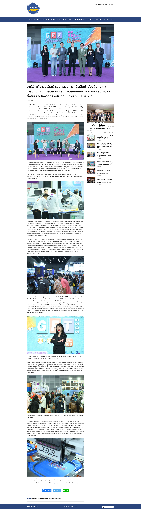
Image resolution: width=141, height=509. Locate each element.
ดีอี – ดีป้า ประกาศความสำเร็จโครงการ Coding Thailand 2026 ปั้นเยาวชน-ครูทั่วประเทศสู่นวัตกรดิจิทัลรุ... (105, 146)
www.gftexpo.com (56, 483)
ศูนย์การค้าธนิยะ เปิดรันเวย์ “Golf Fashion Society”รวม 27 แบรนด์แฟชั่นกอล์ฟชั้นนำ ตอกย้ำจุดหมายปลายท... (100, 127)
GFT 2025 (34, 498)
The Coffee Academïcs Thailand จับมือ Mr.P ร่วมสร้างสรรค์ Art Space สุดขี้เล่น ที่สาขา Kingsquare (104, 155)
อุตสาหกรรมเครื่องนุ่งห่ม (55, 498)
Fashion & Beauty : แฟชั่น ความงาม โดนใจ (96, 122)
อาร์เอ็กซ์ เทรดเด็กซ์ (43, 498)
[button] (112, 19)
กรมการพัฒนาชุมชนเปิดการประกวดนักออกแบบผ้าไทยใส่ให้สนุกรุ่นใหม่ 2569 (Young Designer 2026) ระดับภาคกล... (105, 180)
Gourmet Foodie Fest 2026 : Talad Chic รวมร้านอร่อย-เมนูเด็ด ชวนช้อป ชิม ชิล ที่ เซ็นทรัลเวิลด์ (105, 163)
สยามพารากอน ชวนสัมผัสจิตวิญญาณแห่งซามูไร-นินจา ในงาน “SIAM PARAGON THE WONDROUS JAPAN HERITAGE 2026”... (105, 171)
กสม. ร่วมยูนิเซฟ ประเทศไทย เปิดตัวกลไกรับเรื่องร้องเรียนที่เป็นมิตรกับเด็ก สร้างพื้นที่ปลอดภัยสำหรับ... (105, 137)
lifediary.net (35, 506)
